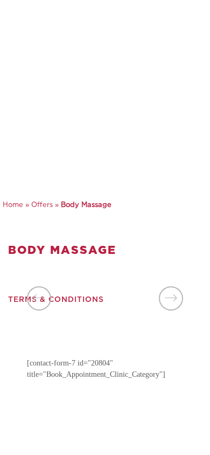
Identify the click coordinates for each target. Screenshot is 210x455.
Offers (42, 205)
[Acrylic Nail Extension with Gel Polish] (171, 298)
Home (13, 205)
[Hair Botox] (39, 298)
